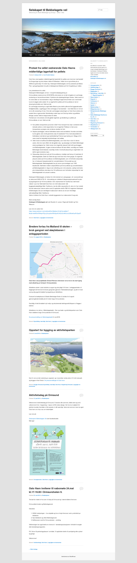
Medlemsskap (94, 107)
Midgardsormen (95, 109)
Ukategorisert (94, 129)
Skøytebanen (94, 125)
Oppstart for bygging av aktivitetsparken (52, 330)
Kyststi (92, 105)
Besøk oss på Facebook (54, 55)
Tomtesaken (93, 127)
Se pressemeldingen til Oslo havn (54, 380)
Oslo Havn (36, 218)
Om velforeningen (40, 55)
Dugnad (92, 99)
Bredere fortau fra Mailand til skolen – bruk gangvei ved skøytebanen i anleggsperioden (50, 230)
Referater (93, 121)
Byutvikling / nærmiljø (39, 321)
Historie (92, 103)
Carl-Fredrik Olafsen (49, 75)
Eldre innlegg (33, 549)
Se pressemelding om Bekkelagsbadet (40, 317)
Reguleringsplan (97, 95)
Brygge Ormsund (38, 384)
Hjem (30, 55)
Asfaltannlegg (37, 542)
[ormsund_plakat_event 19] (47, 475)
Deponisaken (94, 97)
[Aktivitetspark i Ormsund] (56, 373)
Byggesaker (93, 91)
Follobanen (93, 101)
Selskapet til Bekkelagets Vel (38, 418)
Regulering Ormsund (66, 384)
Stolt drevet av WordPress (68, 556)
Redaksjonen (47, 237)
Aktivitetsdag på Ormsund (44, 395)
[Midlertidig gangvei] (56, 278)
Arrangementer (38, 479)
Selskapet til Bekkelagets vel (48, 10)
